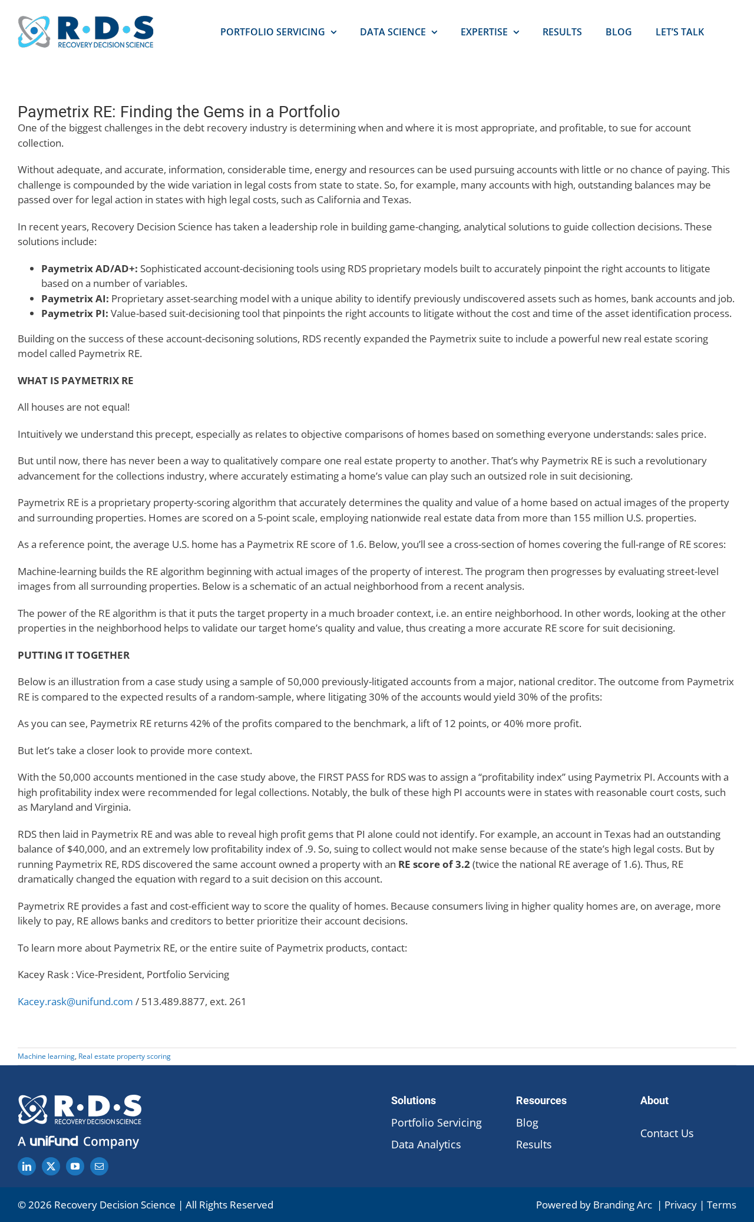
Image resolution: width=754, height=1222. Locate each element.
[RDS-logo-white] (79, 1100)
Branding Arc (623, 1204)
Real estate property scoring (124, 1056)
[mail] (99, 1166)
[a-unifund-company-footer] (79, 1137)
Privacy (680, 1204)
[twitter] (51, 1166)
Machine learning (46, 1056)
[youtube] (75, 1166)
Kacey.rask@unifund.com (75, 1001)
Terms (721, 1204)
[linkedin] (27, 1166)
